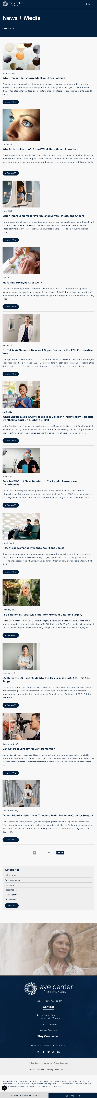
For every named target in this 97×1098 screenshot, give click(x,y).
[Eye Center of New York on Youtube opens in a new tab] (53, 1051)
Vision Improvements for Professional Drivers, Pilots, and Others (43, 216)
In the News (10, 875)
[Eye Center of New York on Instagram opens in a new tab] (38, 1051)
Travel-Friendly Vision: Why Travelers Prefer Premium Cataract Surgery (48, 815)
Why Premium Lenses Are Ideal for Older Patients (34, 78)
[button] (4, 1088)
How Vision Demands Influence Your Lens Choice (33, 548)
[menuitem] (38, 1051)
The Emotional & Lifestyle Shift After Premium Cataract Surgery (42, 614)
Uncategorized (12, 895)
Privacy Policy (53, 1070)
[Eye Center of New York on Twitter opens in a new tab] (48, 1051)
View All (12, 906)
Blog (12, 28)
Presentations (11, 890)
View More (10, 102)
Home (5, 28)
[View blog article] (21, 56)
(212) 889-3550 (54, 1086)
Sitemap (64, 1070)
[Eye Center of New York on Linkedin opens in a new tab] (58, 1051)
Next (60, 853)
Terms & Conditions (37, 1070)
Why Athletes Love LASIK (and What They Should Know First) (41, 149)
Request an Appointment (43, 957)
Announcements (12, 880)
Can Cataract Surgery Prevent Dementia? (29, 749)
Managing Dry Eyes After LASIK (22, 282)
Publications (10, 900)
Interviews (9, 885)
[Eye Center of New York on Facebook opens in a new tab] (43, 1051)
